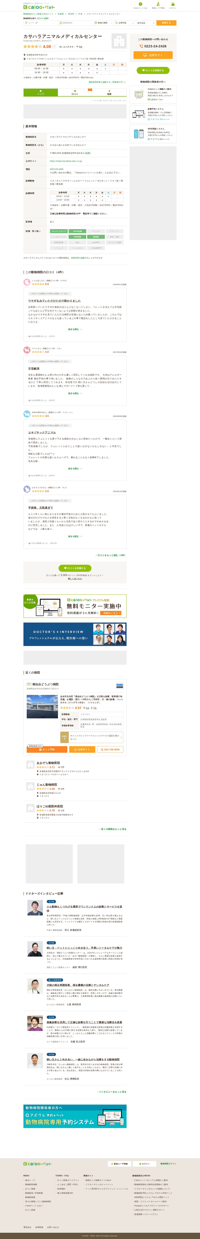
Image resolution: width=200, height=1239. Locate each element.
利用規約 (61, 1189)
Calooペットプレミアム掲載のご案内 (151, 1180)
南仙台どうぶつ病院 (45, 684)
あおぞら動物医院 (48, 762)
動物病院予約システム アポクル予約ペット (153, 1193)
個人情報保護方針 (65, 1193)
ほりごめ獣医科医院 (50, 806)
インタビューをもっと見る (113, 1092)
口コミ (81, 92)
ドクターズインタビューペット (99, 1184)
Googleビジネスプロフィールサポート (151, 1206)
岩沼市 (71, 14)
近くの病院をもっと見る (114, 829)
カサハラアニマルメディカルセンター (62, 36)
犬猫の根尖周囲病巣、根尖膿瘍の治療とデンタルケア (78, 985)
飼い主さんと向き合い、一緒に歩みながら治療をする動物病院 (83, 1059)
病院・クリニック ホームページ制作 (150, 1201)
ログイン (173, 8)
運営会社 (27, 1227)
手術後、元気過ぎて (40, 507)
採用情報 (39, 1227)
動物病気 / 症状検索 (34, 1193)
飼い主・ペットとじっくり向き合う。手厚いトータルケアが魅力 (84, 948)
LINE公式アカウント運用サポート (149, 1210)
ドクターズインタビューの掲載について (152, 1189)
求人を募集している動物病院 (38, 1201)
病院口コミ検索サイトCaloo (98, 1180)
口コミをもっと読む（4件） (112, 555)
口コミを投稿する (77, 568)
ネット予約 (48, 749)
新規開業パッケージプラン (146, 1214)
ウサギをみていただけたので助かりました (54, 300)
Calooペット (38, 14)
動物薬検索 (30, 1197)
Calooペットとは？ (34, 1206)
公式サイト (83, 749)
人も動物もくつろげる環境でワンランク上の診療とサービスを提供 (84, 908)
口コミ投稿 (30, 1210)
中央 (80, 14)
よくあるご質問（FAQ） (68, 1184)
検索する (166, 23)
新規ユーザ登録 (158, 8)
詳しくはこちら (75, 579)
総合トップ (30, 1180)
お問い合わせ (53, 1227)
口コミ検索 (30, 1189)
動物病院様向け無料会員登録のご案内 (151, 1184)
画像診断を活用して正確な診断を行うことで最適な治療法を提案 (84, 1022)
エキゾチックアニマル (42, 432)
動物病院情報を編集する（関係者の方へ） (108, 82)
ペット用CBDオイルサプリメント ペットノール (106, 1189)
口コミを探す (43, 18)
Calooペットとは (140, 8)
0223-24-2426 (56, 169)
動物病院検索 (31, 1184)
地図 (109, 94)
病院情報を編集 (78, 258)
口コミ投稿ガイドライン (68, 1180)
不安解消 (33, 368)
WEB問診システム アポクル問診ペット (151, 1197)
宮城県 (61, 14)
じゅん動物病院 (47, 784)
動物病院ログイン (169, 1164)
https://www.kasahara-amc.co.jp (66, 161)
